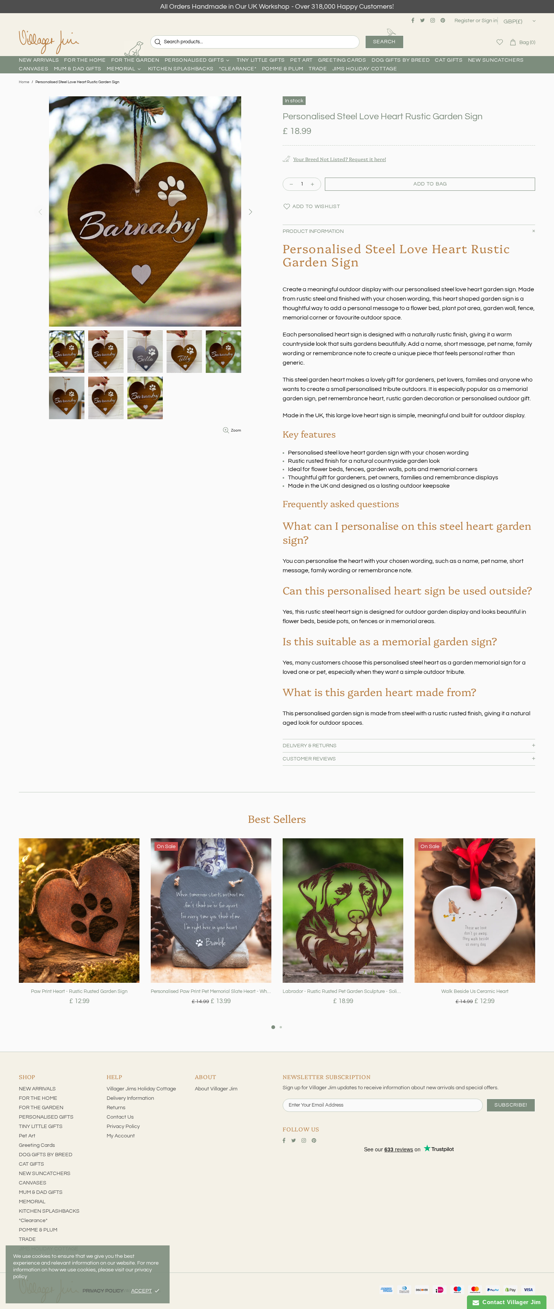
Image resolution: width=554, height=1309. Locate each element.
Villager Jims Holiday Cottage (141, 1089)
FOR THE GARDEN (41, 1107)
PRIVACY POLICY (103, 1291)
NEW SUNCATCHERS (44, 1173)
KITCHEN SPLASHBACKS (49, 1211)
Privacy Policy (123, 1126)
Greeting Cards (37, 1145)
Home (24, 82)
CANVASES (32, 1183)
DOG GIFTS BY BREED (45, 1154)
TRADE (27, 1239)
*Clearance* (33, 1220)
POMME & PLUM (38, 1230)
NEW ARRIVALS (37, 1089)
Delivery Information (130, 1098)
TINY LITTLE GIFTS (41, 1126)
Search (384, 41)
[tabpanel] (79, 930)
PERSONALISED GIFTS (46, 1117)
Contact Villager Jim (510, 1302)
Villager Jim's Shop (49, 42)
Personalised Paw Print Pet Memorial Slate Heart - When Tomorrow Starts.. (211, 991)
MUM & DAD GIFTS (41, 1192)
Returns (116, 1107)
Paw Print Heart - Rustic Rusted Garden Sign (79, 991)
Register (464, 20)
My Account (121, 1136)
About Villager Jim (216, 1089)
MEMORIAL (32, 1201)
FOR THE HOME (38, 1098)
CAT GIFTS (31, 1164)
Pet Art (27, 1136)
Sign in (489, 20)
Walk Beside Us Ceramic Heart (474, 991)
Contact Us (120, 1117)
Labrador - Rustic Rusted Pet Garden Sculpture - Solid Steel (343, 991)
